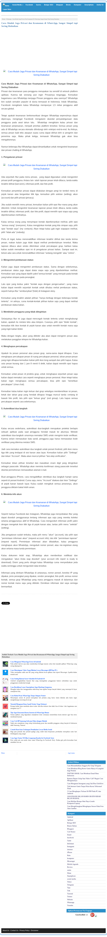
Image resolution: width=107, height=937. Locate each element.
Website (70, 899)
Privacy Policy (24, 930)
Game (69, 841)
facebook (70, 838)
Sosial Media (17, 5)
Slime (69, 873)
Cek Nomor (71, 832)
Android (70, 817)
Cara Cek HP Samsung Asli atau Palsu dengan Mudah (28, 721)
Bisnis (68, 5)
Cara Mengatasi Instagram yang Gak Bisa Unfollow (85, 783)
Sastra (38, 5)
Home (3, 19)
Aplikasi (70, 820)
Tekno (69, 882)
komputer (70, 858)
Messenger (71, 861)
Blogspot (59, 5)
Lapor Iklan (7, 9)
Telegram (70, 885)
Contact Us (14, 930)
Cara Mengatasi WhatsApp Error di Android (25, 662)
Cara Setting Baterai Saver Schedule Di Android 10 (27, 679)
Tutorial (70, 894)
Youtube (70, 905)
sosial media (71, 879)
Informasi (70, 844)
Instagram (70, 846)
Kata (68, 855)
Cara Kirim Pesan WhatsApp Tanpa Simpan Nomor (28, 696)
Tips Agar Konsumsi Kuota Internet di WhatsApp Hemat (29, 713)
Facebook (29, 5)
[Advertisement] (39, 49)
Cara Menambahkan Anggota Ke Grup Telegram (84, 766)
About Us (6, 930)
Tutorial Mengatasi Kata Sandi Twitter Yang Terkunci (28, 704)
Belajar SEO (48, 5)
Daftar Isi (100, 5)
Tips (68, 888)
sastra (69, 870)
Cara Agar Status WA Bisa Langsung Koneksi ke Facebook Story (32, 738)
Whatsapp (8, 19)
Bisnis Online (72, 826)
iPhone (69, 852)
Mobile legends (72, 864)
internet (70, 849)
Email (69, 835)
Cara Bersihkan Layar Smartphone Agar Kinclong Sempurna (31, 687)
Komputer (77, 5)
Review (70, 867)
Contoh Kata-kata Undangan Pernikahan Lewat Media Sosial (31, 729)
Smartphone (89, 5)
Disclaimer (34, 930)
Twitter (69, 896)
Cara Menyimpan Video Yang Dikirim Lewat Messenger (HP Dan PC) (33, 670)
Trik (68, 891)
